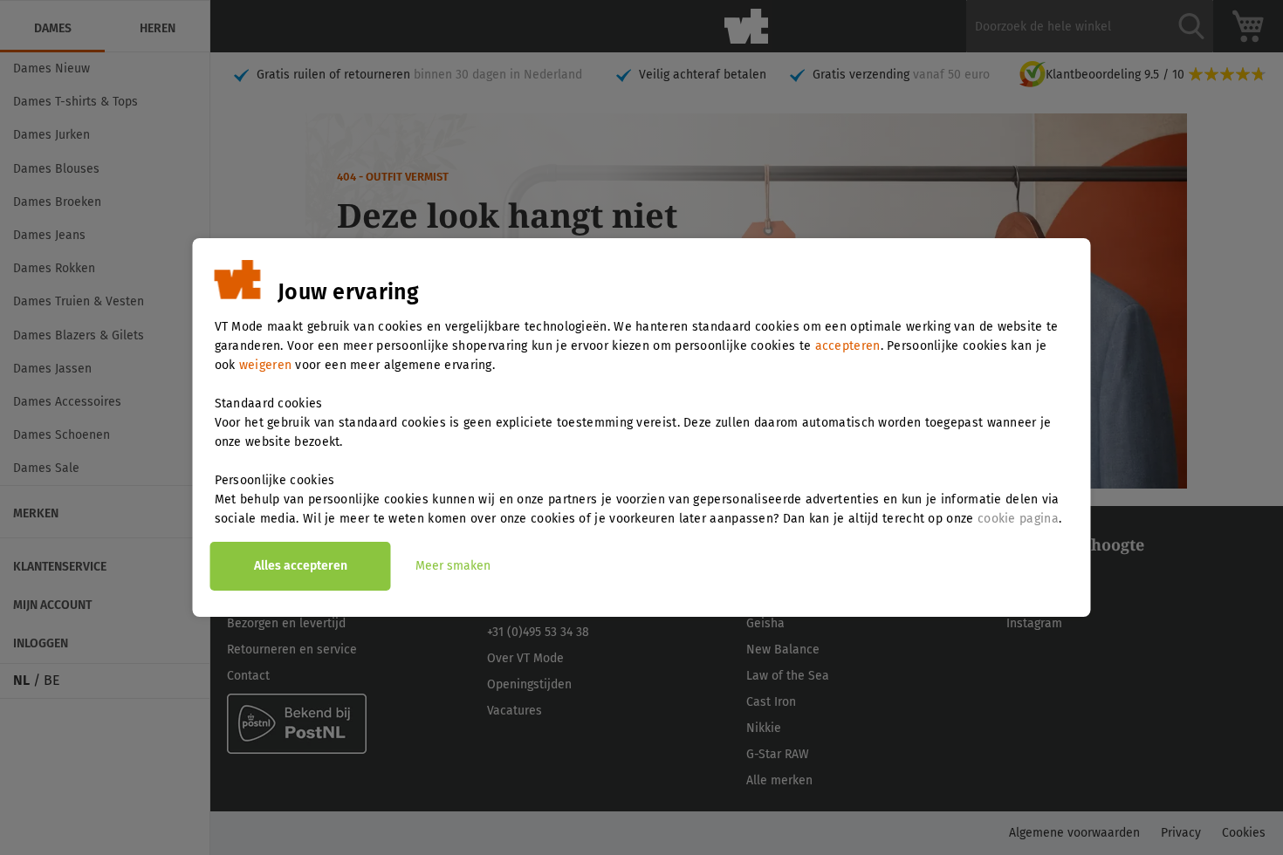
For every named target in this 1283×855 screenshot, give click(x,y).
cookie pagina (1018, 518)
